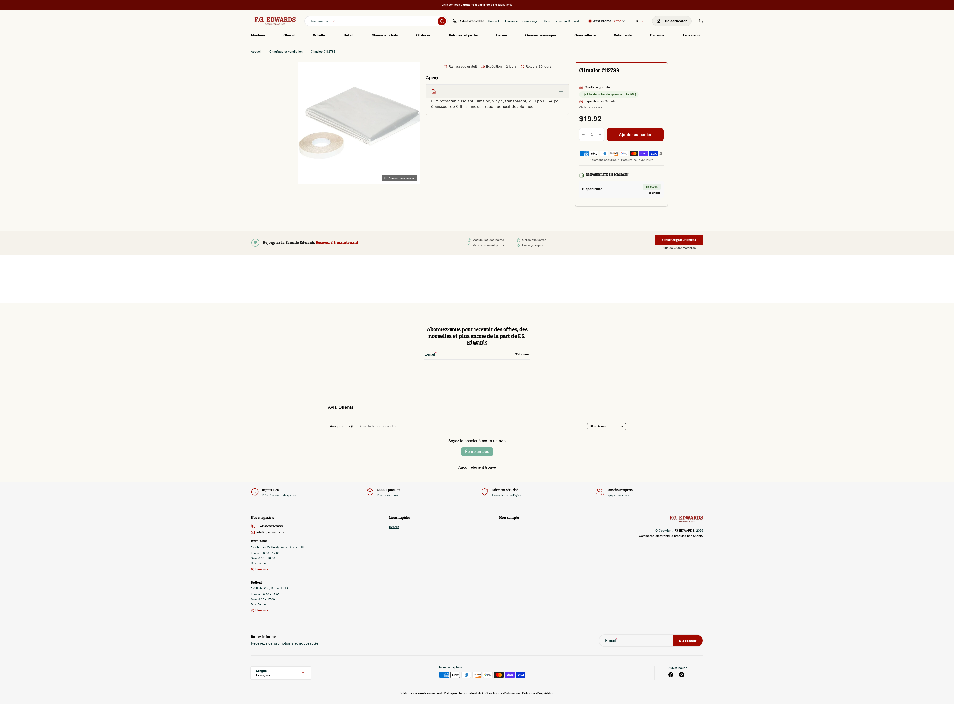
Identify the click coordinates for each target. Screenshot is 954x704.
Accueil (256, 52)
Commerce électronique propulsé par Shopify (671, 536)
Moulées (258, 35)
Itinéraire (261, 569)
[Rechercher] (442, 21)
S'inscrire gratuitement (679, 240)
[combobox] (376, 21)
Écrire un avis (477, 451)
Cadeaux (657, 35)
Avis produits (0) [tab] (343, 426)
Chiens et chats (385, 35)
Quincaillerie (585, 35)
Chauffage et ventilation (286, 52)
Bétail (348, 35)
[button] (672, 21)
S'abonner (688, 641)
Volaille (319, 35)
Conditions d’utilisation (502, 693)
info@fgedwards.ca (270, 532)
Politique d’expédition (538, 693)
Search (394, 527)
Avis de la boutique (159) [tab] (379, 426)
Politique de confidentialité (463, 693)
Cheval (289, 35)
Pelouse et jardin (463, 35)
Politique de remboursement (420, 693)
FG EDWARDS (684, 530)
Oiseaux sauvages (540, 35)
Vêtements (623, 35)
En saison (691, 35)
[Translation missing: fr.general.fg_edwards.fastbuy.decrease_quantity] (583, 134)
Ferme (501, 35)
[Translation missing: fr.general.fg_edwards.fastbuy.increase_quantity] (600, 134)
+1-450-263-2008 (269, 526)
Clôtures (423, 35)
